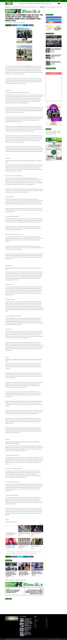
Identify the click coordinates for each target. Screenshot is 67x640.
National (35, 621)
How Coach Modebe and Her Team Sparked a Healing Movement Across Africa (21, 553)
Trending (23, 22)
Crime (47, 132)
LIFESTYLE (46, 3)
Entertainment (54, 132)
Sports (35, 627)
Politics (35, 624)
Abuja (49, 131)
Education (50, 132)
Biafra (52, 131)
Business (55, 131)
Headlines (58, 132)
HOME (20, 3)
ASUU (46, 131)
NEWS (23, 3)
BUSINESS (38, 3)
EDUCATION (42, 3)
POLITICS (25, 3)
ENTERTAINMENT (30, 3)
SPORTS (50, 3)
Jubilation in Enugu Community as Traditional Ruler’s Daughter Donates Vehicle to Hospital (24, 551)
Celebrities (59, 131)
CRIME (35, 3)
